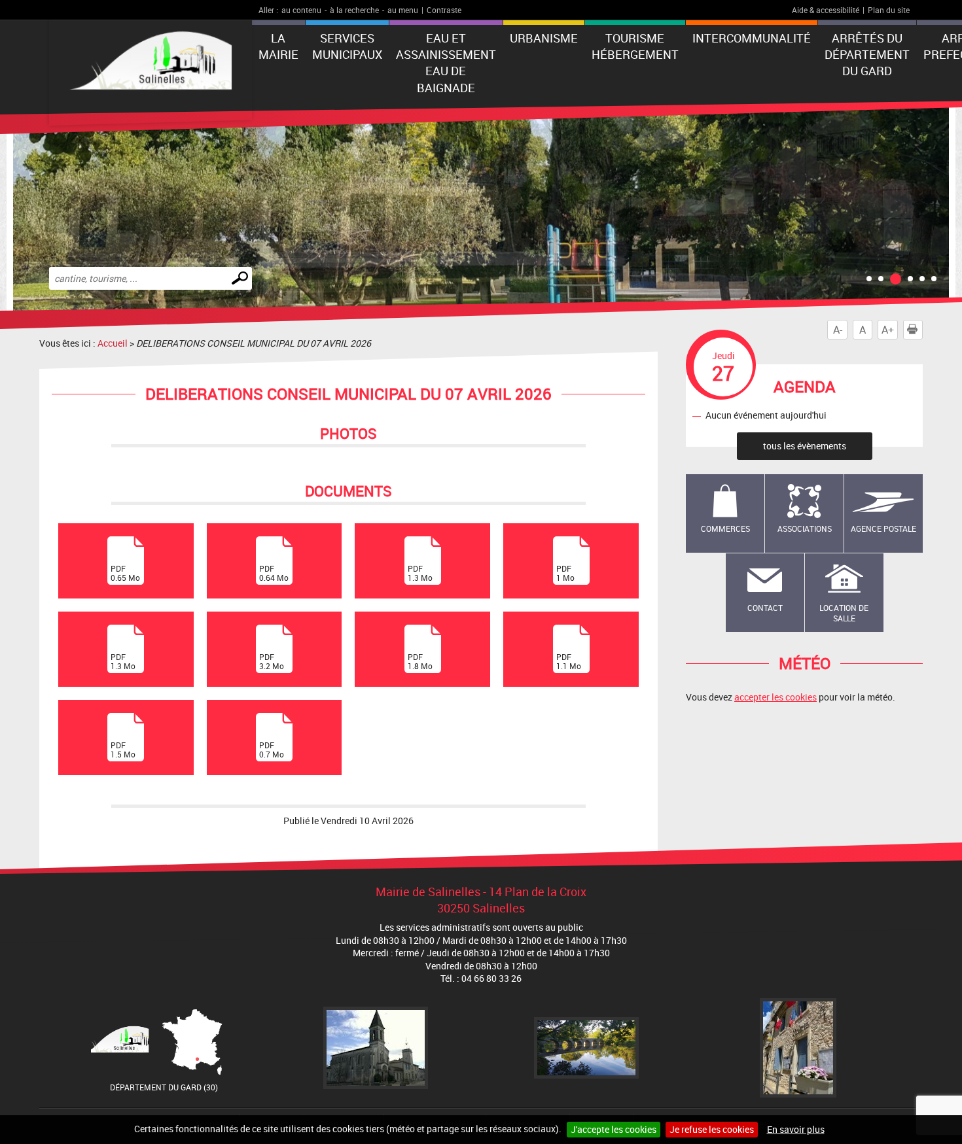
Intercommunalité (751, 38)
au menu (402, 10)
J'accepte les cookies (613, 1129)
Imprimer (922, 329)
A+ (888, 329)
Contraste (444, 10)
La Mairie (278, 46)
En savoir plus (796, 1129)
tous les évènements (804, 446)
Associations (804, 528)
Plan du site (889, 10)
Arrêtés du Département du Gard (867, 54)
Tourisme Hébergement (635, 46)
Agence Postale (883, 528)
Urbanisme (544, 38)
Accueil (113, 343)
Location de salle (843, 613)
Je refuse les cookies (711, 1129)
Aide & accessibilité (825, 10)
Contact (765, 607)
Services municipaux (347, 46)
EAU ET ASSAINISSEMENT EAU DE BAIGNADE (446, 62)
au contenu (301, 10)
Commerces (725, 528)
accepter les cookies (775, 697)
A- (837, 329)
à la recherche (354, 10)
